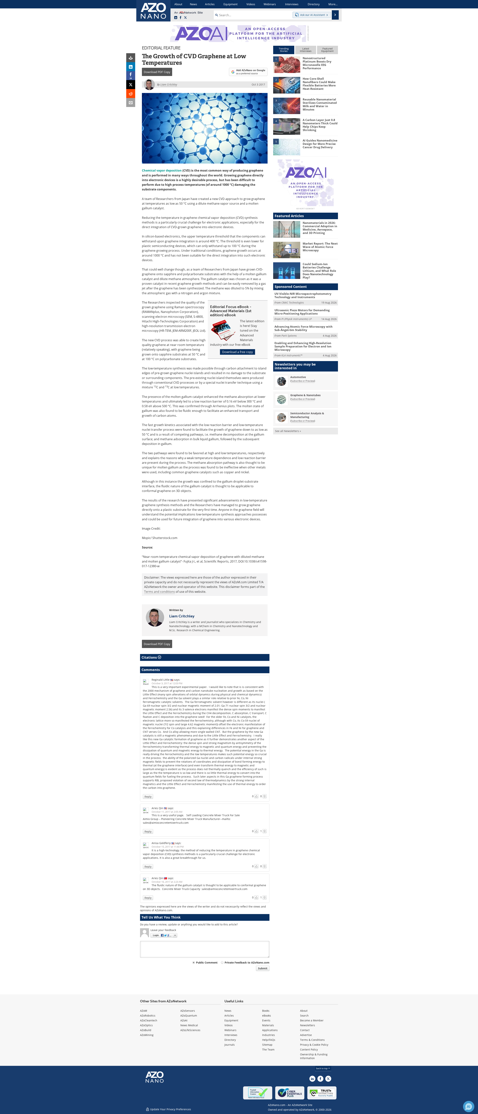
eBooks (266, 1015)
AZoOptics (146, 1025)
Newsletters (307, 1025)
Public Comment (207, 962)
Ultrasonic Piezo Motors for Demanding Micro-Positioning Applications (302, 311)
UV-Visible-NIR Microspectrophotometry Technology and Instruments (302, 295)
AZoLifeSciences (190, 1030)
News (227, 1010)
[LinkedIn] (130, 66)
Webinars (230, 1030)
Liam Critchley (181, 616)
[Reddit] (130, 93)
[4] (286, 126)
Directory (230, 1040)
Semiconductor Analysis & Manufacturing (307, 415)
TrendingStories (284, 50)
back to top (322, 1068)
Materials (268, 1025)
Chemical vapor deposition (162, 170)
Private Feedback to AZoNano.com (247, 962)
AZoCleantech (148, 1020)
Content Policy (309, 1049)
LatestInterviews (305, 50)
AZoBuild (145, 1030)
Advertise (306, 1035)
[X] (130, 84)
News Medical (189, 1025)
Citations (150, 657)
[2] (286, 85)
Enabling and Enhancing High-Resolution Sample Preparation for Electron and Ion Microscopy (302, 346)
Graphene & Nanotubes (305, 395)
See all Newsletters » (288, 431)
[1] (286, 64)
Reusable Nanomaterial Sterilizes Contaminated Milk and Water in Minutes (320, 104)
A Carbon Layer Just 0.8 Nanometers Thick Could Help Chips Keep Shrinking (320, 125)
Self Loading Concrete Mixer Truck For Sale (213, 815)
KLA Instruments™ (291, 355)
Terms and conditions (159, 592)
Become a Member (312, 1020)
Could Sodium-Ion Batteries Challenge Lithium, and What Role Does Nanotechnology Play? (319, 270)
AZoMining (146, 1035)
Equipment (231, 1020)
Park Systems (289, 335)
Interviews (230, 1035)
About (304, 1010)
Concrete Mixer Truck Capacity (181, 889)
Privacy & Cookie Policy (314, 1044)
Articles (229, 1015)
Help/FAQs (268, 1040)
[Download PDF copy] (130, 57)
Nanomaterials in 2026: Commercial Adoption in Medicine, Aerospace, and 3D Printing (320, 228)
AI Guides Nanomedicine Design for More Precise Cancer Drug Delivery (320, 144)
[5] (286, 146)
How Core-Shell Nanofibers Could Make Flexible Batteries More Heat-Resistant (319, 84)
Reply (148, 796)
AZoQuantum (188, 1015)
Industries (268, 1035)
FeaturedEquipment (327, 50)
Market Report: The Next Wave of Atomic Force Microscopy (320, 247)
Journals (229, 1044)
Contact (305, 1030)
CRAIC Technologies (292, 302)
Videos (228, 1025)
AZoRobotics (147, 1015)
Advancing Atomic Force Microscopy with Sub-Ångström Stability (303, 328)
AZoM (143, 1010)
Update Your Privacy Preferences (170, 1109)
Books (265, 1010)
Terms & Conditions (312, 1040)
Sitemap (267, 1044)
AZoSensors (187, 1010)
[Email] (130, 102)
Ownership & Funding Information (314, 1056)
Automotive (298, 377)
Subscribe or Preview (302, 381)
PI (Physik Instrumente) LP (296, 319)
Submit (262, 968)
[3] (286, 105)
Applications (270, 1030)
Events (266, 1020)
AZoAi (183, 1020)
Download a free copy (237, 352)
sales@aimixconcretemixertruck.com (224, 889)
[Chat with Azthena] (468, 1106)
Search (304, 1015)
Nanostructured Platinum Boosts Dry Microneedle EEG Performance (317, 63)
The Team (268, 1049)
